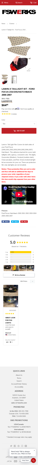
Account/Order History (19, 384)
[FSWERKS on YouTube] (26, 446)
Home (3, 23)
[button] (7, 342)
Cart (34, 3)
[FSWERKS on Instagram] (22, 446)
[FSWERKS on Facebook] (15, 446)
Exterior (12, 23)
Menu (6, 3)
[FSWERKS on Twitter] (11, 446)
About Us (19, 375)
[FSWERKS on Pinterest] (18, 446)
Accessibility (19, 387)
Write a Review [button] (20, 275)
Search (19, 381)
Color (3, 120)
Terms (19, 378)
